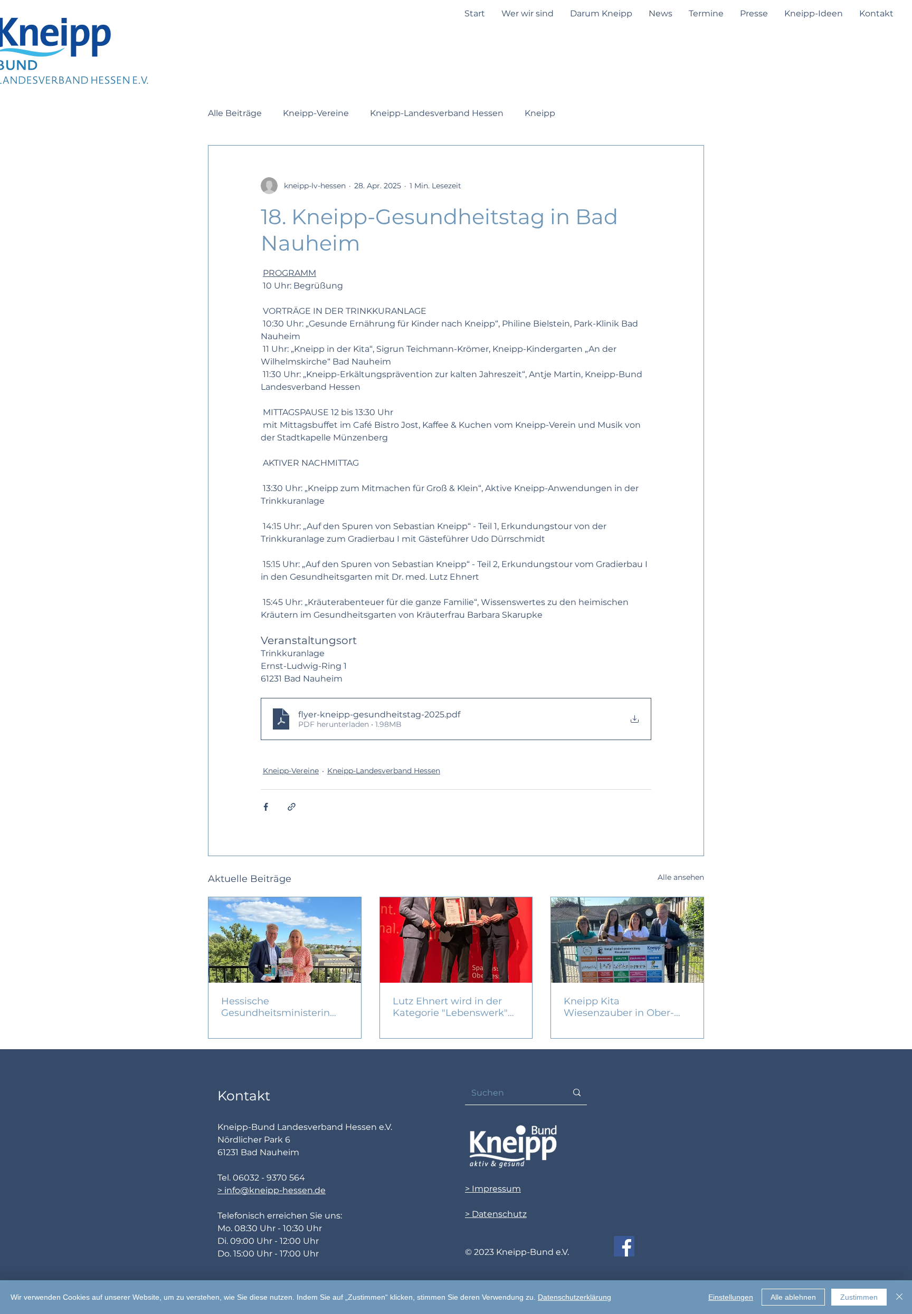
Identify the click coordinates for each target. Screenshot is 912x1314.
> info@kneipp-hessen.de (271, 1190)
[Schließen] (899, 1297)
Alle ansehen (681, 877)
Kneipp (540, 113)
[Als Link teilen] (292, 807)
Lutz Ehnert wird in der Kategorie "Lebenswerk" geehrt (450, 1007)
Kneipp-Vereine (316, 113)
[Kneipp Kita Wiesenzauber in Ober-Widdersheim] (627, 940)
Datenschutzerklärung (574, 1297)
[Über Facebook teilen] (266, 807)
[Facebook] (624, 1246)
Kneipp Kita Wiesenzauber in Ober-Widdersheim (619, 1007)
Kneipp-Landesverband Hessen (437, 113)
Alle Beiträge (235, 113)
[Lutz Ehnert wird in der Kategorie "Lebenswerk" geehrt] (456, 940)
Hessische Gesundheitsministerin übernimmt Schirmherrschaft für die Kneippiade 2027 (279, 1007)
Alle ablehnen (793, 1297)
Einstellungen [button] (730, 1297)
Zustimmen (859, 1297)
